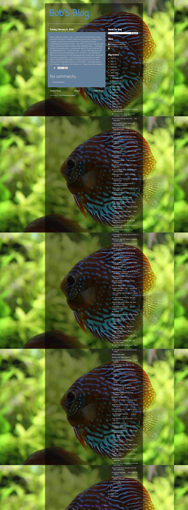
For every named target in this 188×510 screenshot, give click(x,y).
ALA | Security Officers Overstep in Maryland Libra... (124, 203)
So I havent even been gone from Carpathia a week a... (123, 115)
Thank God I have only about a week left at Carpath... (124, 244)
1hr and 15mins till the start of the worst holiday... (123, 281)
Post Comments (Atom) (67, 95)
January (115, 487)
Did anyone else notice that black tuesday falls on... (123, 320)
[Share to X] (63, 68)
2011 (112, 61)
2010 (112, 64)
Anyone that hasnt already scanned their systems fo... (124, 468)
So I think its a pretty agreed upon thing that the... (123, 221)
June (114, 95)
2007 (112, 73)
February (115, 107)
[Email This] (58, 68)
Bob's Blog (69, 13)
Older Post (98, 91)
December (116, 78)
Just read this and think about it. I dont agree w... (123, 277)
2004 (112, 493)
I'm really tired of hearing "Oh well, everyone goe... (123, 298)
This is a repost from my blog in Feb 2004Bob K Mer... (124, 263)
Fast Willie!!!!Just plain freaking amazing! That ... (122, 393)
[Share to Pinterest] (67, 68)
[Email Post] (54, 68)
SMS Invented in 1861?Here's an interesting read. (123, 124)
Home (77, 91)
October (115, 84)
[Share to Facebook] (65, 68)
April (114, 101)
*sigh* (114, 323)
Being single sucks (118, 354)
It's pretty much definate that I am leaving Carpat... (123, 341)
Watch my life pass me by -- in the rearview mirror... (123, 128)
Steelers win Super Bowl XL (121, 357)
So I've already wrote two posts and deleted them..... (124, 170)
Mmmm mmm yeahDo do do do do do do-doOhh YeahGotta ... (125, 272)
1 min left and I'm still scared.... (122, 385)
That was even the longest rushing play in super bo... (124, 388)
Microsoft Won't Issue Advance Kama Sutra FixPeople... (124, 478)
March (114, 104)
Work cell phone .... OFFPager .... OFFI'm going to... (123, 441)
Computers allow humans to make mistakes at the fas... (123, 427)
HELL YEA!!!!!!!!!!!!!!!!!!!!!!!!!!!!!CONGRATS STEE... (125, 380)
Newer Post (55, 91)
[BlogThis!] (61, 68)
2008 (112, 70)
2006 (112, 75)
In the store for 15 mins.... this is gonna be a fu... (123, 307)
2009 (112, 67)
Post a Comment (58, 82)
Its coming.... (116, 311)
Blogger (106, 505)
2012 (112, 58)
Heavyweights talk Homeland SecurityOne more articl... (122, 198)
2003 (112, 496)
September (116, 87)
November (116, 81)
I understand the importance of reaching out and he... (122, 184)
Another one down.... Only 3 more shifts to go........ (123, 193)
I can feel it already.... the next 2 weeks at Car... (123, 327)
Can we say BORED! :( (120, 285)
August (115, 89)
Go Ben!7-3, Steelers (119, 397)
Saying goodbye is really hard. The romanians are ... (124, 138)
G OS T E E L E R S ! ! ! (120, 423)
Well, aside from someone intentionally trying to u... (121, 258)
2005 (112, 491)
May (114, 98)
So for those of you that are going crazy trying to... (123, 254)
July (113, 92)
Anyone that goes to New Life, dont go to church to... (124, 303)
